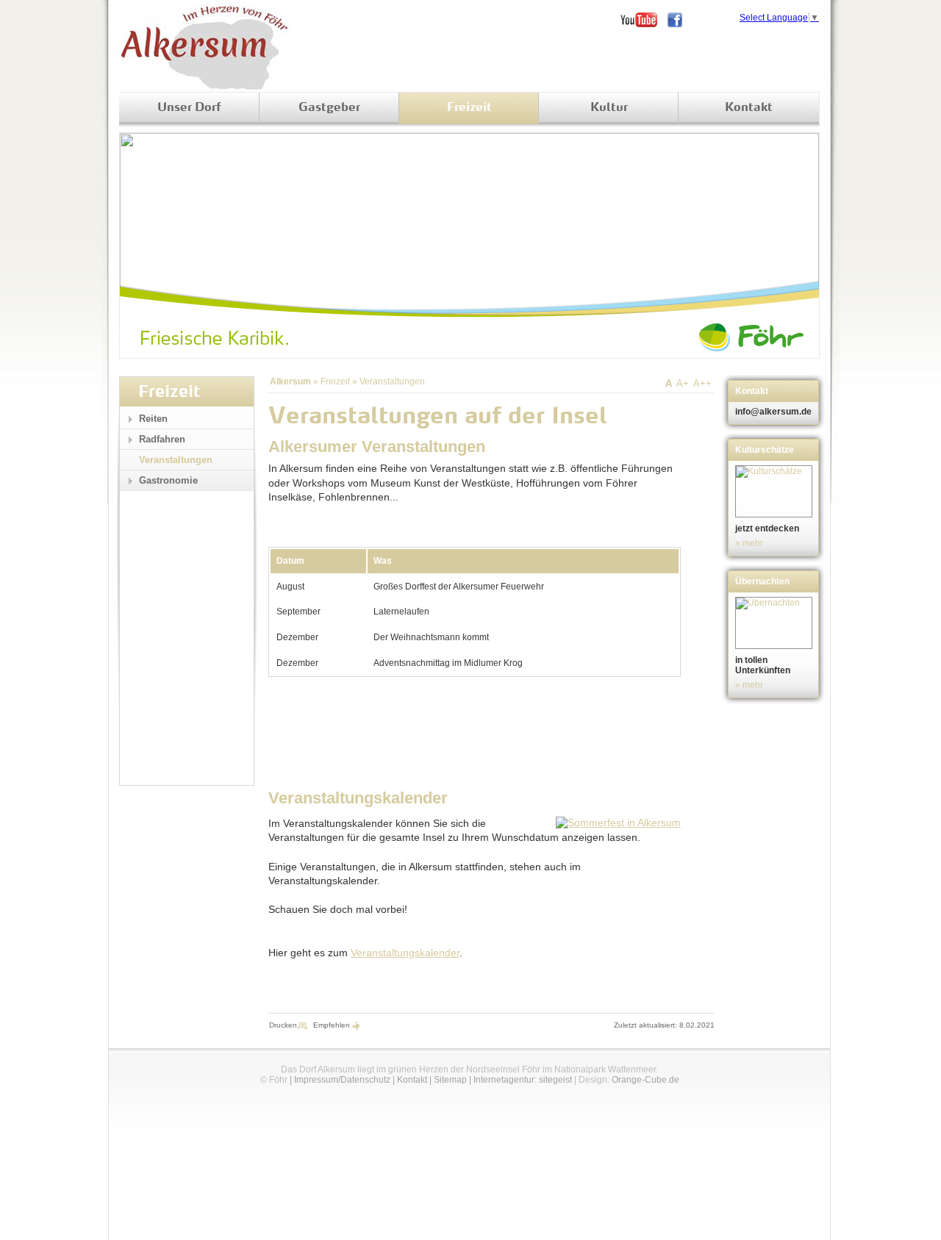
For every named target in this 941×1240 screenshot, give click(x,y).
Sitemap (450, 1080)
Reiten (153, 418)
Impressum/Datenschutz (342, 1080)
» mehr (749, 543)
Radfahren (162, 439)
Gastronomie (168, 480)
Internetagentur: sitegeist (522, 1080)
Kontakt (749, 108)
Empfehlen (331, 1025)
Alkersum (290, 381)
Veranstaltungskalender (405, 952)
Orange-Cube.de (645, 1080)
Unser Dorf (189, 108)
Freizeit (469, 108)
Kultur (609, 108)
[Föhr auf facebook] (680, 19)
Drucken (283, 1025)
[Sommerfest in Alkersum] (618, 822)
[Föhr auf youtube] (644, 19)
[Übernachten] (775, 623)
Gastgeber (329, 108)
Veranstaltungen (392, 381)
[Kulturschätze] (775, 491)
